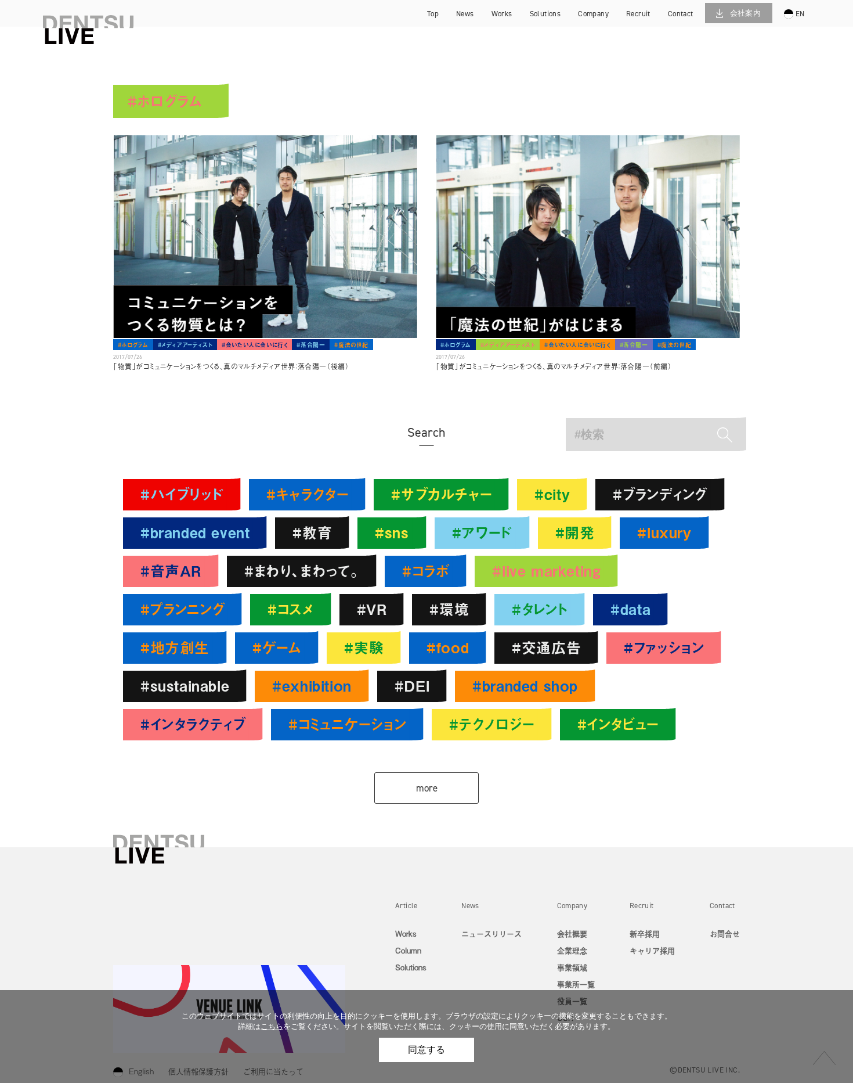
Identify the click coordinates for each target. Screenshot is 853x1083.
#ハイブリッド (181, 494)
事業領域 (572, 967)
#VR (372, 609)
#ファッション (664, 647)
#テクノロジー (491, 724)
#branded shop (525, 685)
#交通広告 (546, 647)
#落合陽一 (311, 344)
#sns (392, 532)
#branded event (195, 532)
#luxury (664, 532)
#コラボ (425, 570)
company (593, 14)
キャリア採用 (652, 31)
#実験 (364, 647)
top (433, 14)
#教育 (312, 532)
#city (552, 494)
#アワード (482, 532)
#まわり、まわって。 (301, 570)
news (465, 14)
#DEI (412, 685)
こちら (272, 1026)
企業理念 (572, 950)
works (501, 14)
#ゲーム (276, 647)
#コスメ (290, 609)
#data (630, 609)
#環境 (449, 609)
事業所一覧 (576, 984)
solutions (545, 14)
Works (406, 933)
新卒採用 (652, 14)
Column (408, 950)
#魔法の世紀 (351, 344)
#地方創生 (174, 647)
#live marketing (546, 570)
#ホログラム (133, 344)
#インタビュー (618, 724)
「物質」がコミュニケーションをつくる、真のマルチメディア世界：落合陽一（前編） (553, 366)
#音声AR (170, 570)
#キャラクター (307, 494)
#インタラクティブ (192, 724)
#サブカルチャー (441, 494)
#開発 (575, 532)
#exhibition (312, 685)
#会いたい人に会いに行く (254, 344)
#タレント (540, 609)
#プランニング (182, 609)
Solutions (410, 967)
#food (447, 647)
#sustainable (184, 685)
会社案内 (745, 13)
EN (800, 14)
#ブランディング (660, 494)
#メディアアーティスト (185, 344)
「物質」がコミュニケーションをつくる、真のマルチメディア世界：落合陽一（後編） (231, 366)
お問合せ (725, 933)
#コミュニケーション (347, 724)
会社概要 (572, 933)
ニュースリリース (491, 933)
